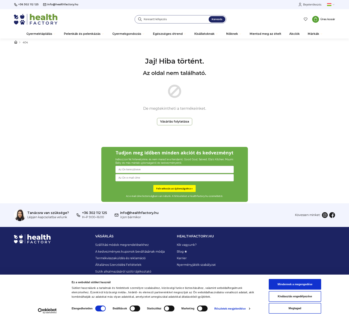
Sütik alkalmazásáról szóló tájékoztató (123, 271)
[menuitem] (41, 33)
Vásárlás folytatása (174, 121)
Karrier (182, 258)
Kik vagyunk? (187, 245)
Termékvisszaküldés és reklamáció (120, 258)
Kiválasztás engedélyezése (295, 296)
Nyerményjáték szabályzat (196, 265)
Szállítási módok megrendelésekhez (122, 245)
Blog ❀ (182, 251)
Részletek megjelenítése (229, 308)
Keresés (217, 19)
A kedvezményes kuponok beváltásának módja (130, 251)
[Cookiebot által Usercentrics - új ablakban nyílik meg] (47, 311)
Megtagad (295, 308)
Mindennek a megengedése (295, 284)
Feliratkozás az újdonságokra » (174, 188)
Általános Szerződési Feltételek (118, 265)
